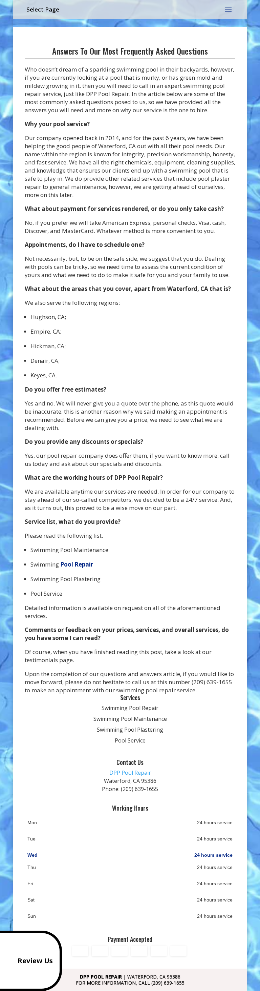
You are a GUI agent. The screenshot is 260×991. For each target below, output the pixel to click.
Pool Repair (76, 564)
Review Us (35, 960)
